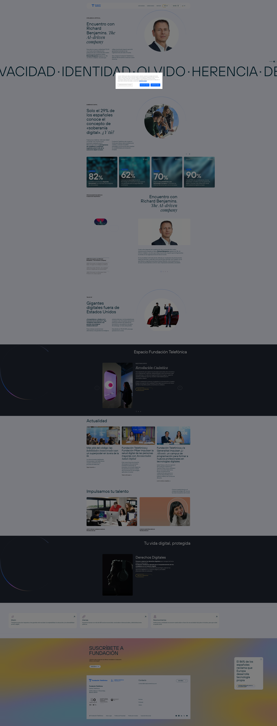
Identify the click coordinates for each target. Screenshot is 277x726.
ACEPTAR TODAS (155, 84)
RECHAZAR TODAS (145, 84)
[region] (139, 81)
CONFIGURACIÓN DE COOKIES (125, 84)
